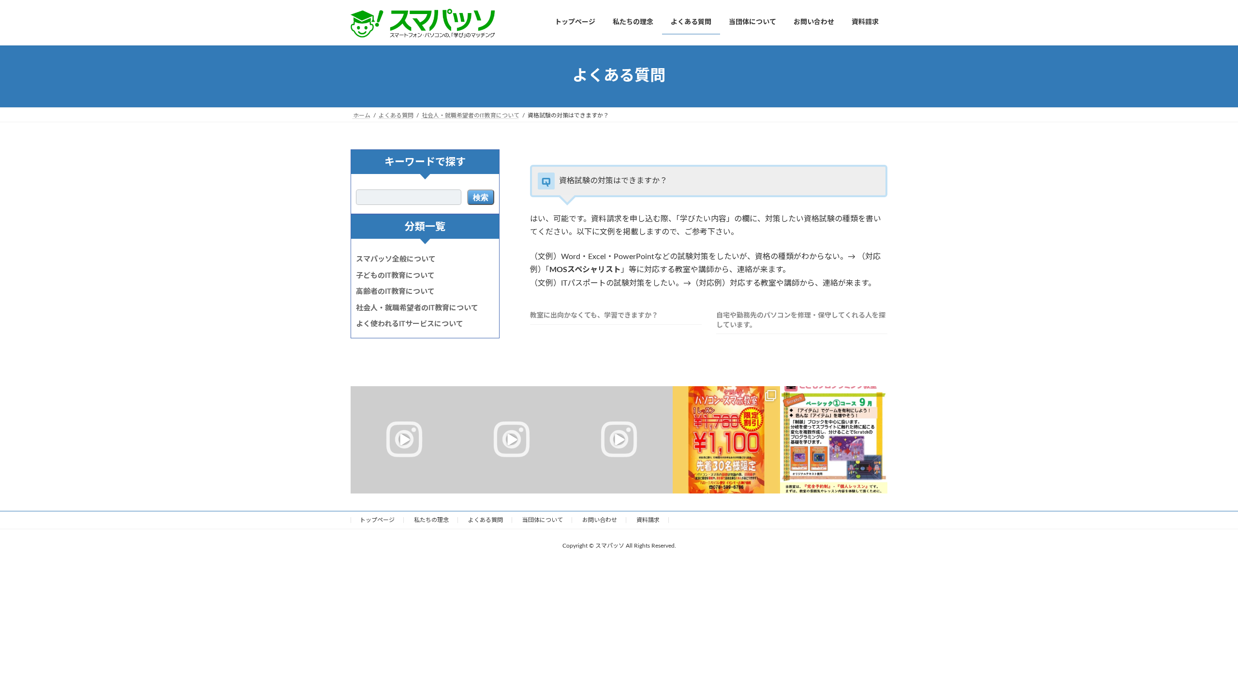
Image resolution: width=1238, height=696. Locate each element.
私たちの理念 (431, 520)
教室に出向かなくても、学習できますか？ (594, 315)
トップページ (377, 520)
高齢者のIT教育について (395, 291)
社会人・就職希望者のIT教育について (417, 307)
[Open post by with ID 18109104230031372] (833, 439)
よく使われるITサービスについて (409, 324)
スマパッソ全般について (396, 259)
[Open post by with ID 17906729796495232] (404, 439)
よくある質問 (485, 520)
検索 (480, 197)
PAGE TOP (1201, 666)
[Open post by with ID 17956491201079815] (726, 439)
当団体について (542, 520)
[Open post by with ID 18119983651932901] (511, 439)
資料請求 (648, 520)
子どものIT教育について (395, 275)
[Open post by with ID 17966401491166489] (619, 439)
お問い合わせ (599, 520)
